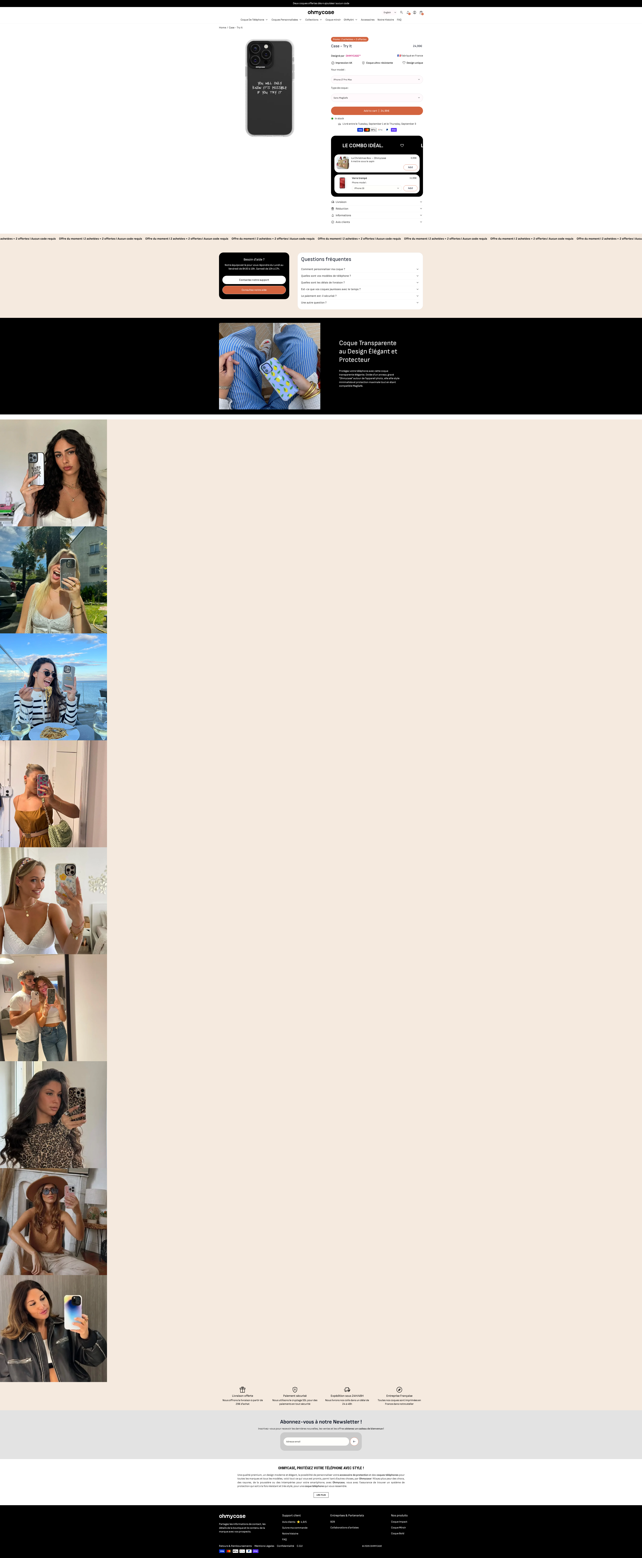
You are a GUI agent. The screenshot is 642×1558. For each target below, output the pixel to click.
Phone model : (359, 182)
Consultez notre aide (254, 290)
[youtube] (241, 1539)
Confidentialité (285, 1546)
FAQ (284, 1539)
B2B (332, 1521)
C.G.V (300, 1546)
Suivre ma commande (294, 1527)
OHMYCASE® (353, 55)
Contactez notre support (254, 280)
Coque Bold (397, 1533)
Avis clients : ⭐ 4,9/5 (294, 1522)
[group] (53, 472)
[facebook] (221, 1539)
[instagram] (228, 1539)
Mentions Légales (264, 1546)
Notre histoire (290, 1533)
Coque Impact (399, 1521)
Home (222, 27)
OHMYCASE (376, 1546)
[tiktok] (234, 1539)
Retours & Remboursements (235, 1546)
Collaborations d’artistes (344, 1527)
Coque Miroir (398, 1527)
